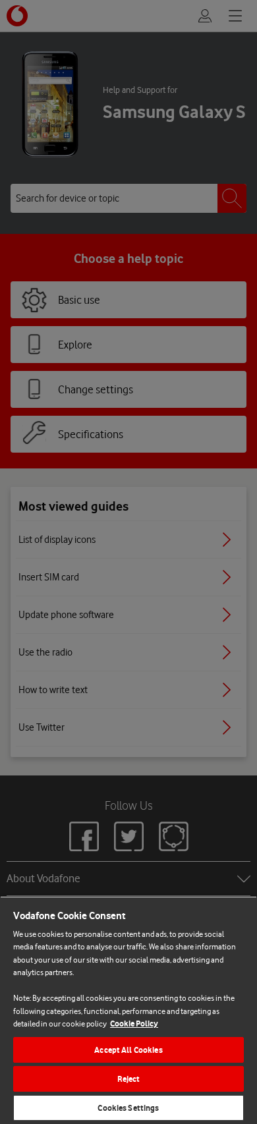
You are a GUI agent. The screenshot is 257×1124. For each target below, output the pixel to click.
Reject (128, 1079)
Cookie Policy (134, 1023)
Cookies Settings (128, 1108)
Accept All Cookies (128, 1050)
